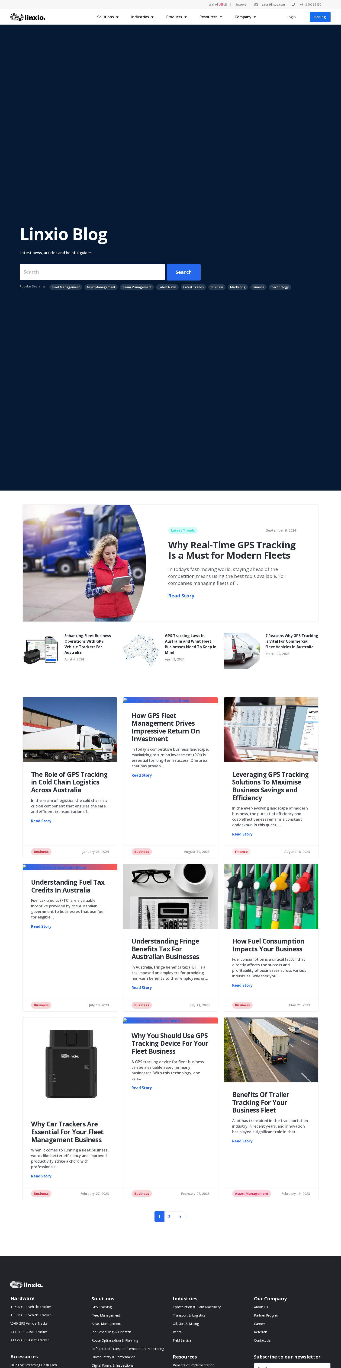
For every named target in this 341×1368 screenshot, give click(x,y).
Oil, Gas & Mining (186, 1323)
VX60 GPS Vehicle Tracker (29, 1323)
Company (243, 16)
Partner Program (266, 1315)
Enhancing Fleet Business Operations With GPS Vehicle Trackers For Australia (87, 644)
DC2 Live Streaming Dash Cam (33, 1365)
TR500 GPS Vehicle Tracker (30, 1306)
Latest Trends (183, 530)
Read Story (181, 596)
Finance (241, 851)
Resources (208, 16)
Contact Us (262, 1340)
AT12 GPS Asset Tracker (28, 1332)
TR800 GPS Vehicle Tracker (30, 1315)
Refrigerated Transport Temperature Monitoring (128, 1348)
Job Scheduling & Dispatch (111, 1332)
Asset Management (251, 1193)
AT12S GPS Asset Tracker (29, 1340)
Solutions (105, 16)
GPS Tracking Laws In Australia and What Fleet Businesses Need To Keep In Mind (190, 644)
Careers (260, 1323)
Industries (140, 16)
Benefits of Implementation (193, 1365)
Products (174, 16)
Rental (177, 1332)
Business (41, 851)
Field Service (182, 1340)
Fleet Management (106, 1315)
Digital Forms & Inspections (112, 1365)
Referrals (260, 1332)
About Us (261, 1307)
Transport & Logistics (189, 1315)
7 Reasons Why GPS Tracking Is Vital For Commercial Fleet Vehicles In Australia (291, 641)
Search (184, 272)
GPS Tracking (102, 1307)
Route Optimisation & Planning (115, 1340)
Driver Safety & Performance (113, 1357)
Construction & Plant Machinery (197, 1307)
